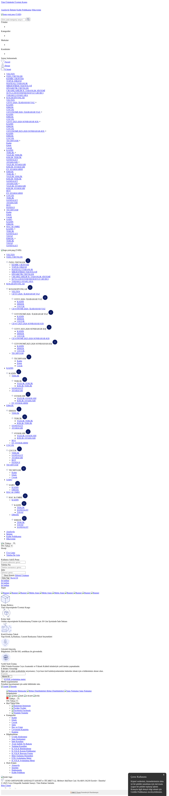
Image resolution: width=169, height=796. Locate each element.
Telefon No (6, 565)
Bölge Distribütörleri (55, 691)
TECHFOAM (12, 141)
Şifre (3, 570)
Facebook (26, 710)
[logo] (84, 14)
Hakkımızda (17, 770)
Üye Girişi (10, 553)
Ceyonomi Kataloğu (20, 729)
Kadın (8, 143)
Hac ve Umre (17, 727)
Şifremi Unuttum (22, 575)
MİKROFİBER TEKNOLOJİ (19, 86)
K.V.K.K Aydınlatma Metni (23, 760)
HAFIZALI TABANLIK (17, 83)
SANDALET (12, 160)
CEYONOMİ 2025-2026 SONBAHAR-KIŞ (25, 131)
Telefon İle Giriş (13, 555)
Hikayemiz (36, 10)
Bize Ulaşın (6, 785)
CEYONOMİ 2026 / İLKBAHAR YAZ (23, 112)
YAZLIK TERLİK (14, 155)
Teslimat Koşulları (19, 746)
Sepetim (15, 768)
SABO (9, 219)
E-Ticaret (78, 792)
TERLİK (10, 152)
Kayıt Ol (14, 578)
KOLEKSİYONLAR (15, 98)
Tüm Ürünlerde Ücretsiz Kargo (14, 2)
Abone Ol (6, 677)
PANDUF (10, 207)
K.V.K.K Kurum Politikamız (24, 751)
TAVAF (9, 236)
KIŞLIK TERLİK (14, 157)
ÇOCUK (10, 110)
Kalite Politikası (18, 772)
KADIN (9, 105)
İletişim (13, 10)
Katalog (15, 732)
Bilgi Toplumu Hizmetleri (22, 756)
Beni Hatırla (9, 575)
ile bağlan (5, 580)
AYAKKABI (12, 162)
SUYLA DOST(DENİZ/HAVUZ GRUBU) (25, 93)
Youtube (24, 713)
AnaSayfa (5, 10)
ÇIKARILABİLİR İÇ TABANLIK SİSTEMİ (25, 90)
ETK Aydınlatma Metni (21, 758)
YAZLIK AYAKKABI (16, 164)
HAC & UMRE (13, 226)
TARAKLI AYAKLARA (17, 95)
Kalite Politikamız (24, 10)
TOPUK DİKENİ (14, 81)
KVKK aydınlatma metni (14, 679)
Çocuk (9, 148)
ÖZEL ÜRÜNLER (14, 76)
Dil (2, 546)
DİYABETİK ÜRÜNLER (17, 88)
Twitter (23, 708)
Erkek (8, 145)
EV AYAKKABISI (14, 169)
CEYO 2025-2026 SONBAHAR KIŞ (22, 121)
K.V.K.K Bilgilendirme (21, 748)
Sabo (14, 725)
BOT (8, 191)
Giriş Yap (5, 578)
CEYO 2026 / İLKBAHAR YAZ (20, 102)
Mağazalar (22, 691)
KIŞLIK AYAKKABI (15, 167)
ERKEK (10, 107)
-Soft (72, 792)
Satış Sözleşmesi (18, 739)
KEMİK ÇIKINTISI (15, 79)
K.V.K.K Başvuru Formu (22, 753)
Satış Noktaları (85, 691)
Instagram (26, 706)
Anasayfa (16, 765)
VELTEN (10, 74)
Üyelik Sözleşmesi (19, 737)
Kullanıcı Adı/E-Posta (10, 559)
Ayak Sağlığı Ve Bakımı (22, 744)
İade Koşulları (17, 741)
